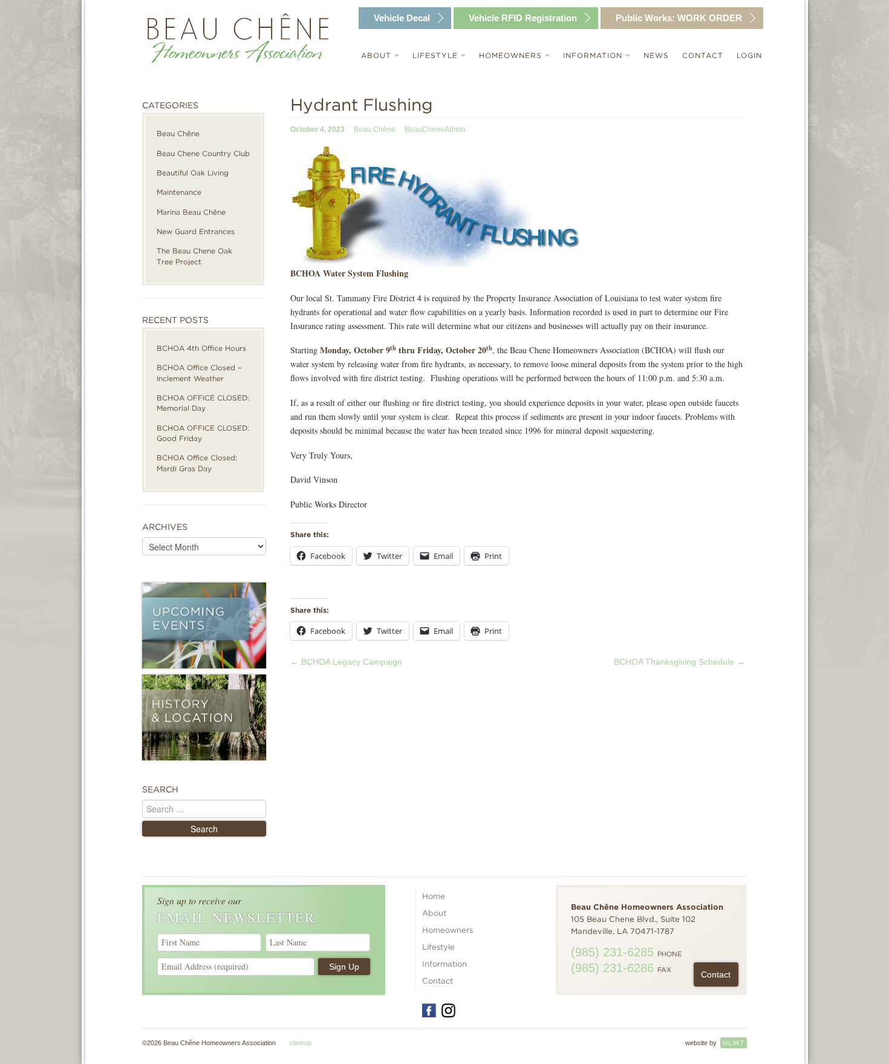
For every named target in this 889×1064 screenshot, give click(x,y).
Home (433, 896)
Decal (402, 18)
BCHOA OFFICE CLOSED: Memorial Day (203, 403)
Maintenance (179, 192)
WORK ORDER (679, 18)
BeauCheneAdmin (435, 129)
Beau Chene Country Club (203, 153)
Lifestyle (436, 55)
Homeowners (512, 55)
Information (594, 55)
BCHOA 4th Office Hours (201, 348)
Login (749, 55)
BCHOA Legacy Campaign (346, 662)
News (656, 55)
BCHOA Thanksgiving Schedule (679, 662)
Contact (702, 55)
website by (714, 1043)
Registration (523, 18)
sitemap (300, 1042)
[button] (437, 206)
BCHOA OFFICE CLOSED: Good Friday (203, 433)
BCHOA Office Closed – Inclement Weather (199, 372)
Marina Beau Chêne (191, 212)
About (377, 55)
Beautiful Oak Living (193, 172)
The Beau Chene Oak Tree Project (194, 256)
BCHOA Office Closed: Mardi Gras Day (197, 462)
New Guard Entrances (196, 231)
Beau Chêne (178, 133)
